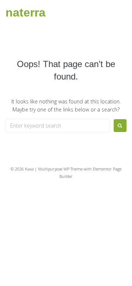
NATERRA (25, 12)
